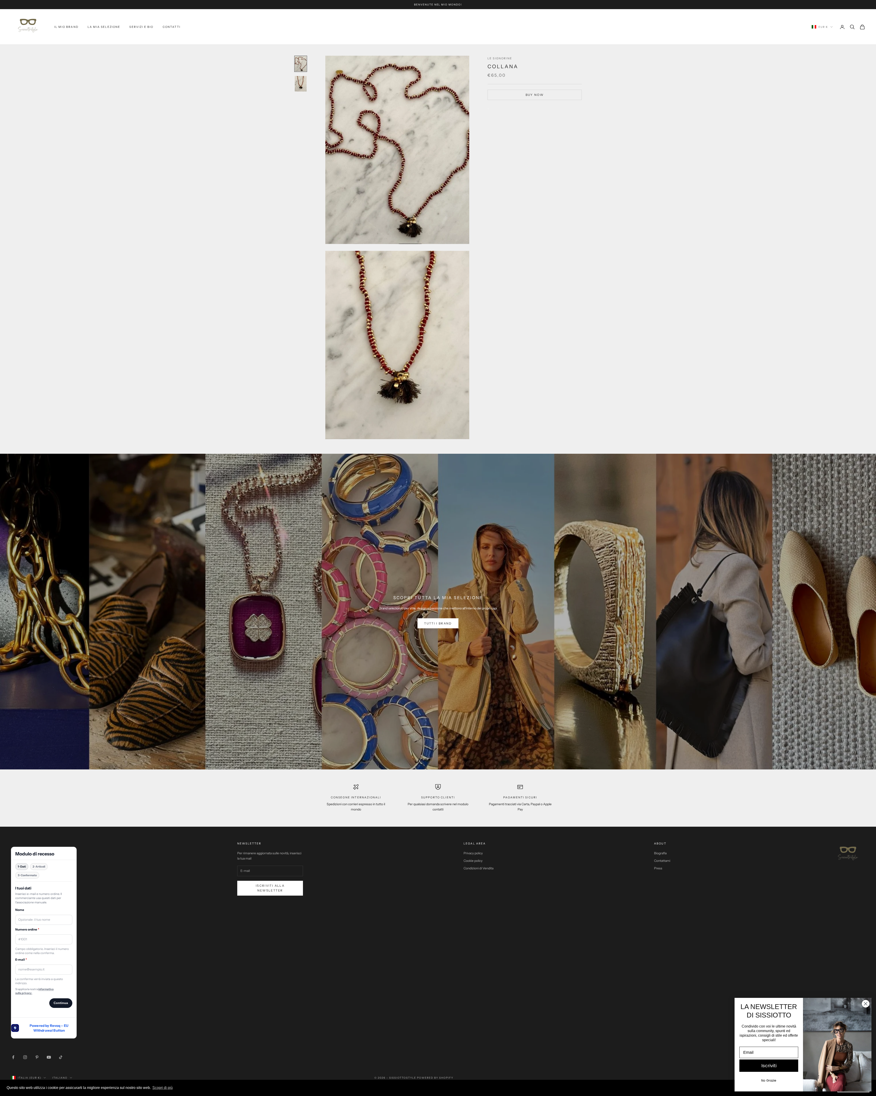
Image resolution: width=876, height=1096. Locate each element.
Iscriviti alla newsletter (270, 888)
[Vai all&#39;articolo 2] (300, 84)
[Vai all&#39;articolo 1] (300, 64)
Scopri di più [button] (162, 1088)
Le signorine (500, 58)
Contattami (662, 861)
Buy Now (535, 95)
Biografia (660, 853)
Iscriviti (769, 1065)
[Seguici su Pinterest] (37, 1057)
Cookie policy (473, 861)
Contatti (171, 27)
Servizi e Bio (141, 27)
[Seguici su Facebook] (13, 1057)
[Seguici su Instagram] (25, 1057)
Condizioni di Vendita (478, 868)
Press (658, 868)
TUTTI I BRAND (438, 623)
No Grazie (768, 1080)
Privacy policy (473, 853)
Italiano (60, 1077)
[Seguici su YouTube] (49, 1057)
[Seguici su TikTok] (60, 1057)
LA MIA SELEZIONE (104, 27)
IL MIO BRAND (66, 27)
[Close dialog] (866, 1004)
